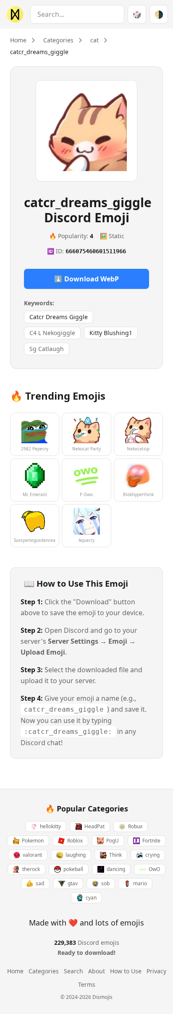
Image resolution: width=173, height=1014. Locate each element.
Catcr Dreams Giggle (58, 317)
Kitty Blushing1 (110, 333)
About (96, 971)
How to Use (126, 971)
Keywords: (39, 303)
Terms (86, 984)
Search (73, 971)
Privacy (156, 971)
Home (18, 40)
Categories (58, 40)
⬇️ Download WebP (86, 278)
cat (94, 40)
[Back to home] (13, 14)
